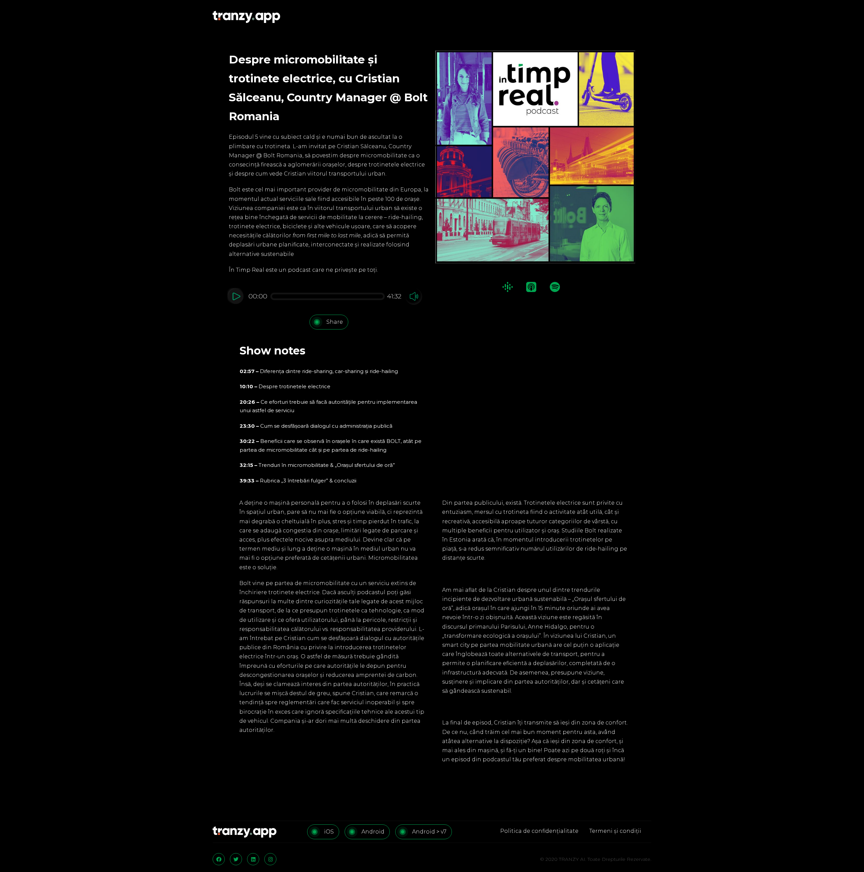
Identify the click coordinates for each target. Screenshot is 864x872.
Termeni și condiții (615, 831)
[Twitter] (236, 859)
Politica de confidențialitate (539, 831)
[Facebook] (219, 859)
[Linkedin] (253, 859)
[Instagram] (270, 859)
